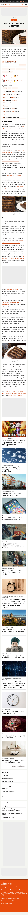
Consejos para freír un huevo (10, 806)
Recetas (17, 17)
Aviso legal (4, 898)
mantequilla (14, 100)
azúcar (13, 103)
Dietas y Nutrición (6, 887)
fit (26, 893)
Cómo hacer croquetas (8, 817)
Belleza (17, 1)
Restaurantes (14, 889)
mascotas (8, 893)
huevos (6, 106)
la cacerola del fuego (11, 289)
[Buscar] (23, 4)
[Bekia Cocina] (5, 4)
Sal (4, 114)
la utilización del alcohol (13, 175)
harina (13, 91)
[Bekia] (3, 1)
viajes (3, 895)
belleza (12, 892)
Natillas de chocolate (7, 778)
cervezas (14, 94)
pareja (3, 893)
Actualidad (9, 1)
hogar (23, 893)
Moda (13, 1)
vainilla (13, 108)
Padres (26, 1)
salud (12, 893)
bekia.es (3, 892)
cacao (13, 97)
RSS (13, 901)
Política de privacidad (13, 898)
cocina (17, 892)
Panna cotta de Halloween (9, 791)
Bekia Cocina (12, 17)
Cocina (22, 1)
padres (21, 892)
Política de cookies (6, 901)
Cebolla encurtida (6, 784)
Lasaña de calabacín (7, 781)
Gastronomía (5, 889)
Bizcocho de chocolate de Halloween (12, 796)
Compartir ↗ (22, 64)
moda (8, 892)
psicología (18, 893)
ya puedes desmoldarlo (15, 395)
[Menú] (26, 4)
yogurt (13, 111)
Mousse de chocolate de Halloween (11, 794)
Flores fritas (5, 775)
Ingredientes (16, 887)
